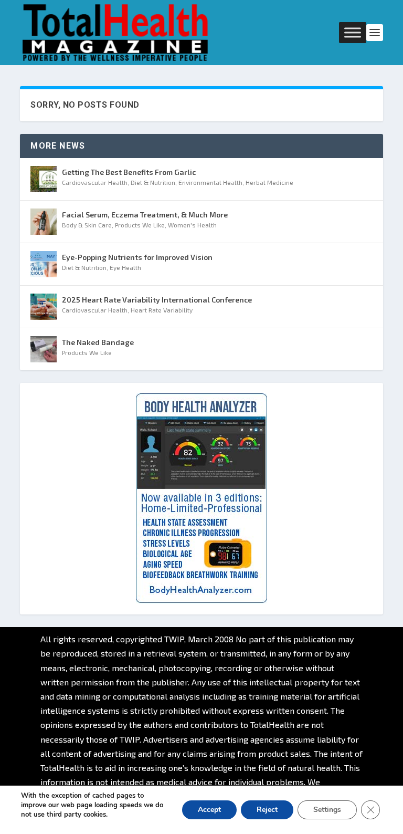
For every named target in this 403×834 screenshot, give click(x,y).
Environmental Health (210, 182)
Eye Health (125, 267)
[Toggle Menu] (352, 32)
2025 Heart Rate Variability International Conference (157, 299)
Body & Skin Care (87, 224)
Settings (327, 810)
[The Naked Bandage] (43, 349)
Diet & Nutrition (153, 182)
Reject (267, 810)
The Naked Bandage (98, 342)
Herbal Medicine (269, 182)
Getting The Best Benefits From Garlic (129, 172)
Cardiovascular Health (95, 182)
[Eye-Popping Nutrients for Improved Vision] (43, 264)
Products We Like (140, 224)
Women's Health (192, 224)
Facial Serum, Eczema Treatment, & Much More (145, 214)
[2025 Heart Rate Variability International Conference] (43, 307)
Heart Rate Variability (162, 310)
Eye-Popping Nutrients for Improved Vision (137, 257)
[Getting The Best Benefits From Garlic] (43, 179)
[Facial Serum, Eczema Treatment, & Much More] (43, 221)
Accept (209, 810)
